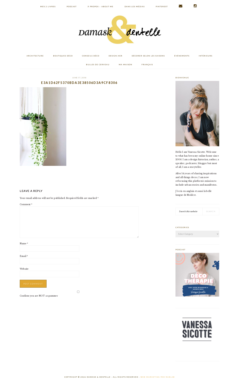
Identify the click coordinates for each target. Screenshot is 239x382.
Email (24, 256)
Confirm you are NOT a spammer (39, 295)
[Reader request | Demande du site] (180, 6)
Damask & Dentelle (119, 30)
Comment (26, 204)
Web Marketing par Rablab (157, 377)
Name (24, 243)
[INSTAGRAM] (195, 6)
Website (24, 269)
